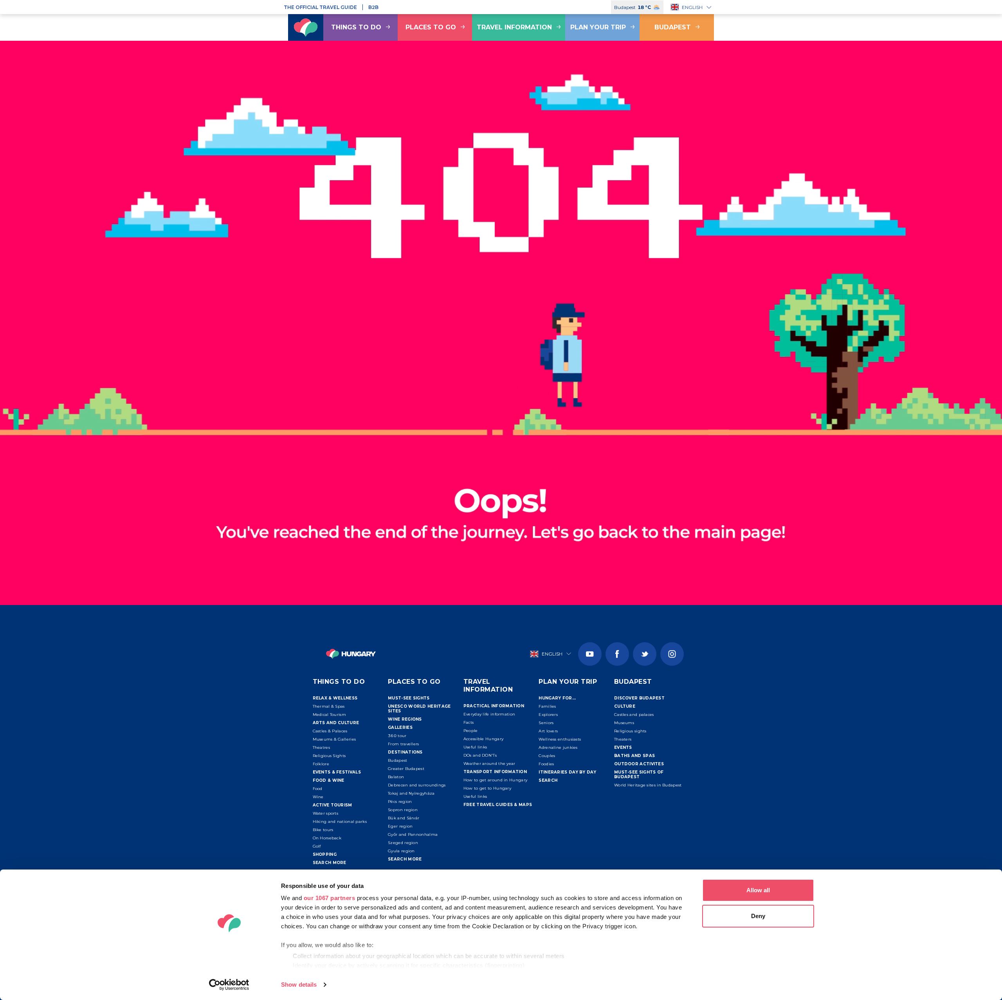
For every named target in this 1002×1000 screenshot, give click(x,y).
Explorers (548, 714)
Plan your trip (598, 27)
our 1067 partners (329, 898)
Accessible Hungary (483, 738)
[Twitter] (644, 654)
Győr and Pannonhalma (413, 834)
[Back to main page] (305, 27)
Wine (318, 796)
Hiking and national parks (340, 821)
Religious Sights (329, 755)
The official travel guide (320, 7)
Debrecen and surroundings (417, 785)
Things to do (356, 27)
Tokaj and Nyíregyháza (411, 793)
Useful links (475, 747)
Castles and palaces (634, 714)
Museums (624, 722)
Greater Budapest (406, 768)
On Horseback (327, 838)
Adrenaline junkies (558, 747)
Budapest (672, 27)
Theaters (622, 739)
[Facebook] (617, 654)
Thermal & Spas (329, 706)
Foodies (546, 763)
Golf (317, 846)
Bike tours (323, 829)
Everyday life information (489, 714)
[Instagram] (672, 654)
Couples (547, 755)
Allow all (758, 890)
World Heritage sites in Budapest (648, 785)
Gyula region (401, 850)
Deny (758, 916)
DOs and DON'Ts (480, 755)
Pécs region (400, 801)
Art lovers (548, 731)
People (470, 730)
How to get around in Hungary (495, 780)
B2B (373, 7)
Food (318, 788)
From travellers (403, 743)
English (692, 7)
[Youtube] (590, 654)
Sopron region (403, 809)
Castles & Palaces (330, 731)
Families (547, 706)
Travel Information (514, 27)
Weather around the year (489, 763)
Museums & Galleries (334, 739)
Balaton (396, 776)
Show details (299, 984)
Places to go (430, 27)
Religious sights (630, 731)
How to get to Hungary (487, 788)
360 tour (397, 735)
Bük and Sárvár (403, 818)
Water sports (326, 813)
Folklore (321, 763)
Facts (468, 722)
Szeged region (403, 842)
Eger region (400, 826)
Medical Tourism (329, 714)
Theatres (321, 747)
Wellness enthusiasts (560, 739)
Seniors (546, 722)
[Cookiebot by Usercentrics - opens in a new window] (229, 985)
